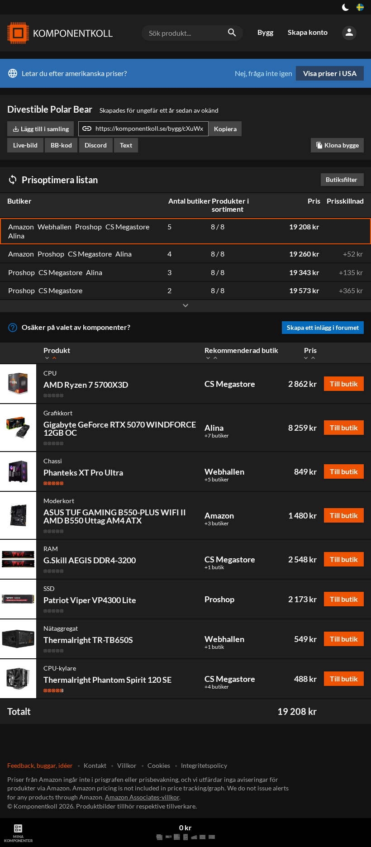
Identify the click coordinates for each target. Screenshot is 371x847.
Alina (214, 427)
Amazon (219, 515)
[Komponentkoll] (58, 33)
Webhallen (224, 471)
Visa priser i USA (330, 73)
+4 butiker (217, 687)
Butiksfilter (344, 179)
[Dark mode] (345, 7)
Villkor (127, 765)
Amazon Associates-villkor (142, 797)
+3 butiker (217, 523)
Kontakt (95, 765)
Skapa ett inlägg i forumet (323, 327)
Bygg (265, 32)
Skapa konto (308, 32)
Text (126, 145)
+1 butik (214, 567)
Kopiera (225, 129)
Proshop (219, 599)
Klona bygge (337, 145)
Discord (96, 145)
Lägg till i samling (40, 129)
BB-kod (61, 145)
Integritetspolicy (204, 765)
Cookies (158, 765)
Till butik (344, 383)
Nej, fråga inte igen (263, 73)
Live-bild (25, 145)
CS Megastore (230, 383)
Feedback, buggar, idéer (40, 765)
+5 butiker (217, 479)
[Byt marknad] (360, 7)
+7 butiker (217, 436)
